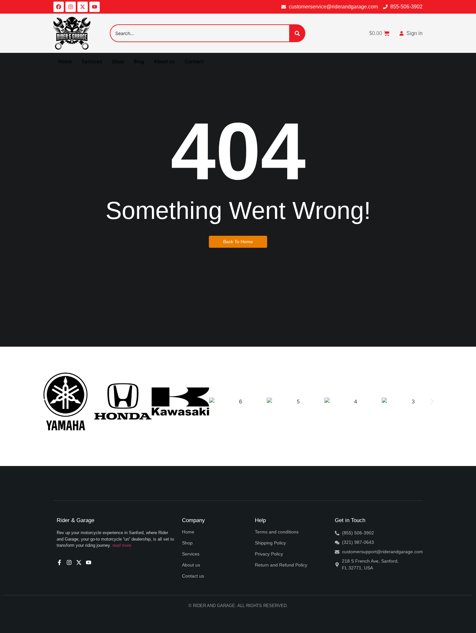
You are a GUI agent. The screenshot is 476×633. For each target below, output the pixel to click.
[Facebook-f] (59, 562)
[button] (44, 402)
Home (65, 61)
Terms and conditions (277, 531)
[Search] (297, 33)
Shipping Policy (270, 542)
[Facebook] (58, 7)
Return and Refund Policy (281, 564)
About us (164, 61)
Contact (194, 61)
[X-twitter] (82, 7)
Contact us (193, 576)
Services (92, 61)
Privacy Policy (269, 553)
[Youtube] (94, 7)
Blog (139, 61)
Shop (118, 61)
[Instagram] (70, 7)
